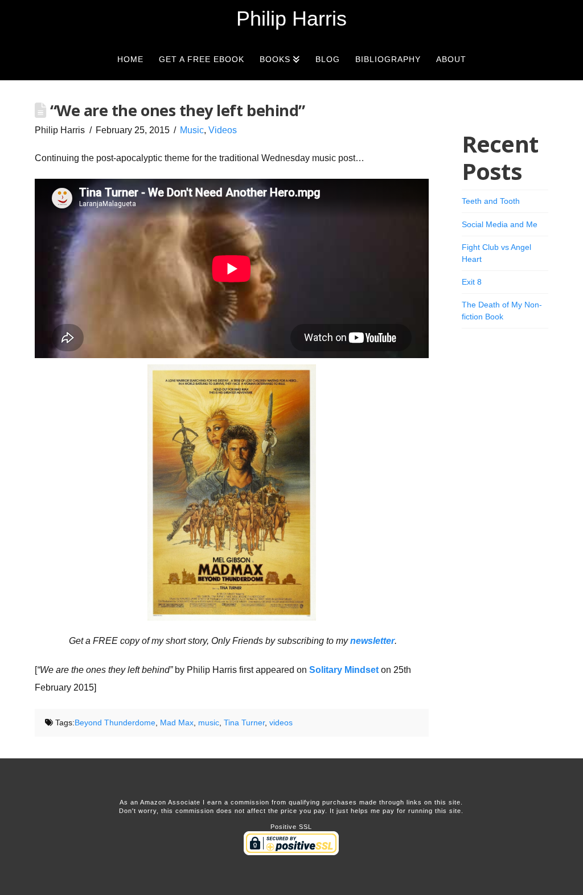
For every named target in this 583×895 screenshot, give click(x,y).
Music (192, 130)
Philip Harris (291, 19)
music (208, 722)
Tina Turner (244, 722)
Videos (222, 130)
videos (281, 722)
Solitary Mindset (344, 670)
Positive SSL (291, 826)
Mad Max (177, 722)
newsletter (372, 641)
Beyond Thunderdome (115, 722)
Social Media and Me (499, 224)
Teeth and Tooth (491, 201)
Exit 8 (472, 281)
